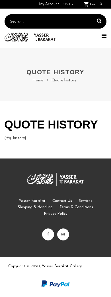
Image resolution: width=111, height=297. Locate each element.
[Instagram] (63, 234)
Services (85, 201)
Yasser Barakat (32, 201)
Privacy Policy (55, 214)
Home (37, 80)
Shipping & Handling (35, 207)
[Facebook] (48, 234)
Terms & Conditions (76, 207)
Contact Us (62, 201)
